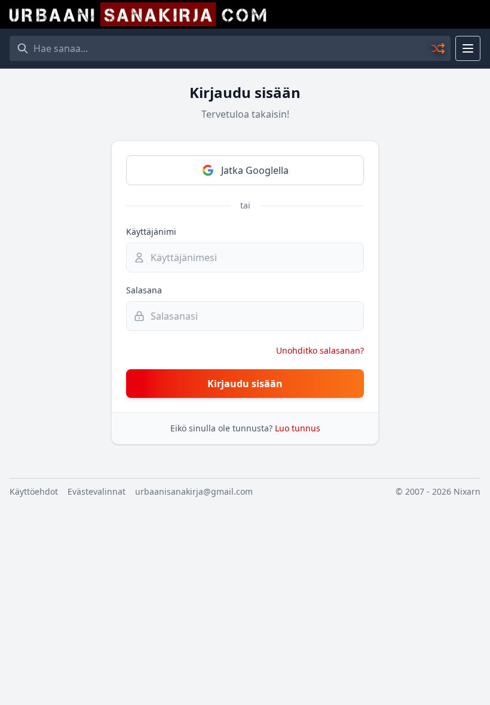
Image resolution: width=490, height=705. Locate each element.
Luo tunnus (297, 428)
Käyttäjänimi (151, 231)
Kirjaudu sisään (245, 383)
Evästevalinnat (96, 491)
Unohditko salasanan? (320, 350)
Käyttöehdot (34, 491)
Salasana (144, 290)
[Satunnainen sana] (438, 48)
